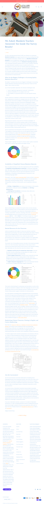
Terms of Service (19, 463)
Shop (7, 463)
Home (17, 429)
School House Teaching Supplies (7, 442)
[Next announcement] (42, 1)
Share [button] (7, 52)
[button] (2, 7)
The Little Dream (19, 444)
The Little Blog (19, 439)
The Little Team (19, 446)
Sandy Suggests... (20, 441)
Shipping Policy (19, 457)
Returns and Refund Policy (20, 460)
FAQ (17, 449)
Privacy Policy (19, 454)
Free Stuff (18, 436)
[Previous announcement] (2, 1)
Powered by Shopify (14, 503)
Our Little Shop (19, 431)
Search (17, 426)
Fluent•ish (18, 434)
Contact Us (18, 452)
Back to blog (22, 415)
